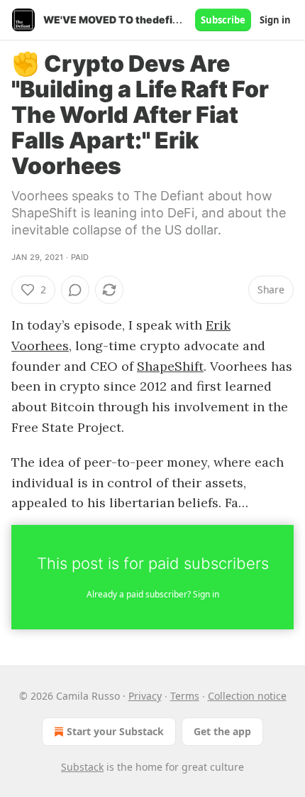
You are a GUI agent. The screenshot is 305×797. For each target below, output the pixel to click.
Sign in (275, 19)
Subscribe (223, 19)
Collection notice (247, 696)
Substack (82, 767)
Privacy (145, 696)
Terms (184, 696)
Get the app (222, 731)
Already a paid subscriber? (153, 594)
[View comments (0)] (75, 290)
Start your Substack (115, 731)
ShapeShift (170, 366)
